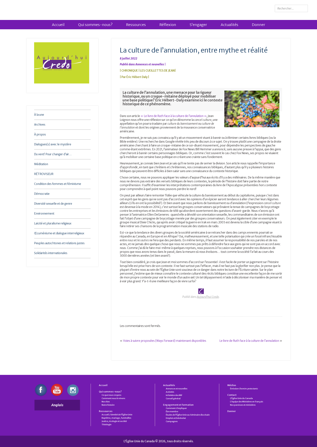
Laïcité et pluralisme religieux (52, 223)
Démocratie (42, 193)
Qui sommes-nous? (95, 24)
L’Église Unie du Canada (241, 398)
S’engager (198, 24)
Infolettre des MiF (174, 395)
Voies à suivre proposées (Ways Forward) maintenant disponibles (164, 340)
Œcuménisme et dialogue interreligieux (59, 233)
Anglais (57, 405)
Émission (244, 388)
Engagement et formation (178, 404)
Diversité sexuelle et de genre (53, 203)
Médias (231, 385)
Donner (258, 24)
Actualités (229, 24)
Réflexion (167, 24)
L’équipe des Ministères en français (246, 401)
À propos (40, 134)
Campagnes (172, 421)
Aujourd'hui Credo (208, 297)
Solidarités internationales (50, 253)
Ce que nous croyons (111, 395)
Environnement (44, 213)
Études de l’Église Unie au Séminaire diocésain (188, 415)
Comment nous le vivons (113, 398)
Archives (39, 124)
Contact (231, 394)
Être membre (172, 411)
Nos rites (106, 401)
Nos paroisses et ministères (243, 405)
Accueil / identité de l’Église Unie (117, 414)
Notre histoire (108, 405)
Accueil (58, 24)
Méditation (41, 164)
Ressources (136, 24)
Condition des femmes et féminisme (57, 184)
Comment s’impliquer (176, 408)
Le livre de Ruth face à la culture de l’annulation (249, 340)
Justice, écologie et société (114, 421)
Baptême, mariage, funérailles (116, 418)
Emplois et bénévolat (176, 418)
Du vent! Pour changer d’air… (53, 154)
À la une (39, 114)
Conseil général (173, 398)
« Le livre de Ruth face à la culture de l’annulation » (174, 116)
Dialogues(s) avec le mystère (52, 144)
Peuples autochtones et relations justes (59, 243)
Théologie (106, 424)
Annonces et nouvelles (149, 64)
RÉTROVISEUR (43, 174)
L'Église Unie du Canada (38, 9)
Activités (170, 392)
